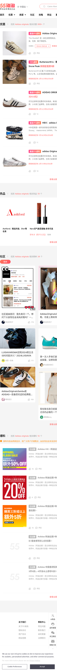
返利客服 (41, 634)
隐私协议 (22, 630)
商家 (21, 14)
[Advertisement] (28, 157)
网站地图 (22, 638)
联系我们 (41, 630)
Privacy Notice (34, 661)
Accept (42, 667)
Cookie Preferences (15, 667)
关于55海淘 (23, 626)
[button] (22, 6)
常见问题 (41, 626)
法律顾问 (41, 638)
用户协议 (22, 634)
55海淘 (7, 6)
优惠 (10, 14)
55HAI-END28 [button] (41, 46)
